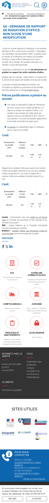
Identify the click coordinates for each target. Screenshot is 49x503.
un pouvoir (11, 127)
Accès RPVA (8, 370)
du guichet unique (31, 90)
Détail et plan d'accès (34, 479)
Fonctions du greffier (12, 390)
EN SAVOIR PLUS (38, 494)
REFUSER (12, 499)
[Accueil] (3, 14)
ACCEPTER (36, 499)
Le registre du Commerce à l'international (33, 374)
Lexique (30, 368)
